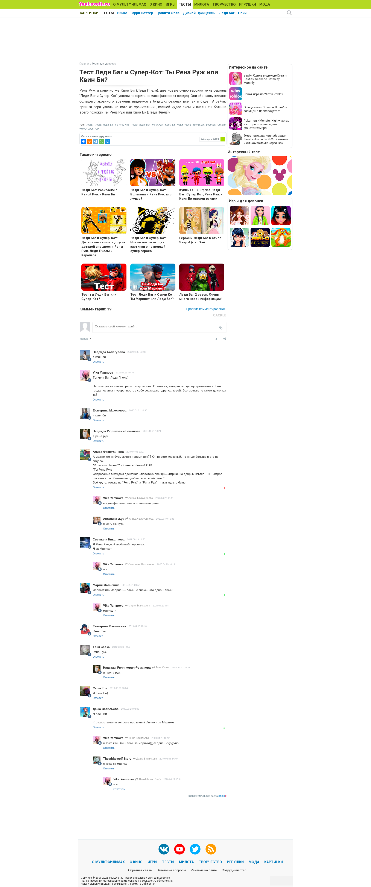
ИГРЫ (170, 4)
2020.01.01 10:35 (138, 410)
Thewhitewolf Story (149, 779)
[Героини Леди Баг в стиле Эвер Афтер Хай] (201, 221)
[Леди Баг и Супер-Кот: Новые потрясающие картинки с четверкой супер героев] (152, 221)
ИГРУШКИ (247, 4)
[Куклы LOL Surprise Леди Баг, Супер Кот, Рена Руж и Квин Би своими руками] (201, 173)
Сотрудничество (234, 870)
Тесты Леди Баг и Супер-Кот (112, 124)
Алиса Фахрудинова (140, 498)
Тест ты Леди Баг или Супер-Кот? (98, 297)
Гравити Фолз (168, 13)
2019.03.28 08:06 (130, 708)
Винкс (122, 13)
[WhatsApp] (101, 141)
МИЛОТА (201, 4)
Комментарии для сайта (207, 796)
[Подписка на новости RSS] (210, 849)
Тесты (89, 124)
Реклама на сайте (204, 870)
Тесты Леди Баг (140, 124)
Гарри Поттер (142, 13)
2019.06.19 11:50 (136, 539)
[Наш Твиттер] (195, 849)
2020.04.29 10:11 (164, 498)
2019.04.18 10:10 (138, 626)
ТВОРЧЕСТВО (224, 4)
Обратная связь (140, 870)
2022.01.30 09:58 (137, 351)
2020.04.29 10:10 (125, 372)
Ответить (98, 361)
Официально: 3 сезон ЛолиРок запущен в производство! (265, 109)
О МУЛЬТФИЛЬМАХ (129, 4)
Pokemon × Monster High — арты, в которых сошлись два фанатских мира (266, 124)
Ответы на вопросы (171, 870)
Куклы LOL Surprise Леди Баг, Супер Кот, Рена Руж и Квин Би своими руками (200, 194)
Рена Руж (157, 124)
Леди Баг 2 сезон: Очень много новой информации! (200, 297)
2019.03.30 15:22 (121, 646)
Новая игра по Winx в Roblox (263, 94)
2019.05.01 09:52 (131, 584)
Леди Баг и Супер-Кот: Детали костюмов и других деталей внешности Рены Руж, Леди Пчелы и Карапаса (103, 246)
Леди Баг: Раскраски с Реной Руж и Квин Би (99, 192)
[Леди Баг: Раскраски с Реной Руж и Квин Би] (103, 173)
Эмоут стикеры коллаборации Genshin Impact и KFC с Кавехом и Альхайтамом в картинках (266, 139)
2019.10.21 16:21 (152, 431)
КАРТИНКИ (89, 13)
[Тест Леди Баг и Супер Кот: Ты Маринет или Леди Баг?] (152, 278)
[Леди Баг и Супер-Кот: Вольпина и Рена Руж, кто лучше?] (152, 173)
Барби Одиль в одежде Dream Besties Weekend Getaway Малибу (265, 79)
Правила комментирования (205, 309)
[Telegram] (95, 141)
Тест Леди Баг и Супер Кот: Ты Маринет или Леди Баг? (152, 297)
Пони (242, 13)
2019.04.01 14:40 (169, 758)
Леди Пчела (184, 124)
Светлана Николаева (141, 564)
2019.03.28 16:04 (119, 688)
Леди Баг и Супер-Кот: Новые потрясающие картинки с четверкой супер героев (148, 244)
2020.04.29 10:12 (161, 738)
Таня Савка (162, 667)
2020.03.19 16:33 (165, 518)
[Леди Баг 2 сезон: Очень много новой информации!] (201, 278)
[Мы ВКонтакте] (163, 849)
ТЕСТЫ (185, 4)
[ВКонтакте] (83, 141)
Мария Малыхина (139, 605)
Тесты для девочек (204, 124)
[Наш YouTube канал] (179, 849)
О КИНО (155, 4)
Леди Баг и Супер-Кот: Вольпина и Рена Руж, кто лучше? (151, 194)
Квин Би (170, 124)
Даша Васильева (138, 738)
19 (109, 309)
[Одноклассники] (89, 141)
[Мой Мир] (107, 141)
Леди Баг (227, 13)
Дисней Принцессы (199, 13)
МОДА (264, 4)
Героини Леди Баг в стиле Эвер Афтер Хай (200, 240)
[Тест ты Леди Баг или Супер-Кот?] (103, 278)
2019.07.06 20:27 (135, 451)
